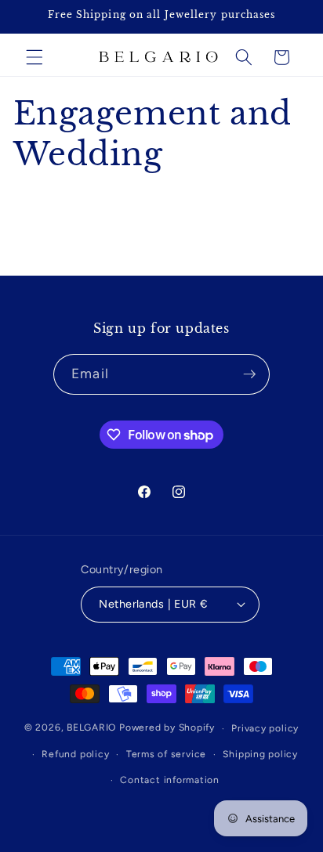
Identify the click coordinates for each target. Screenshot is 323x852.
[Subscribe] (249, 374)
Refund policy (75, 754)
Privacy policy (265, 728)
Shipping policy (260, 754)
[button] (34, 57)
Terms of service (166, 754)
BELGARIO (91, 728)
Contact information (170, 779)
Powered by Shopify (167, 728)
